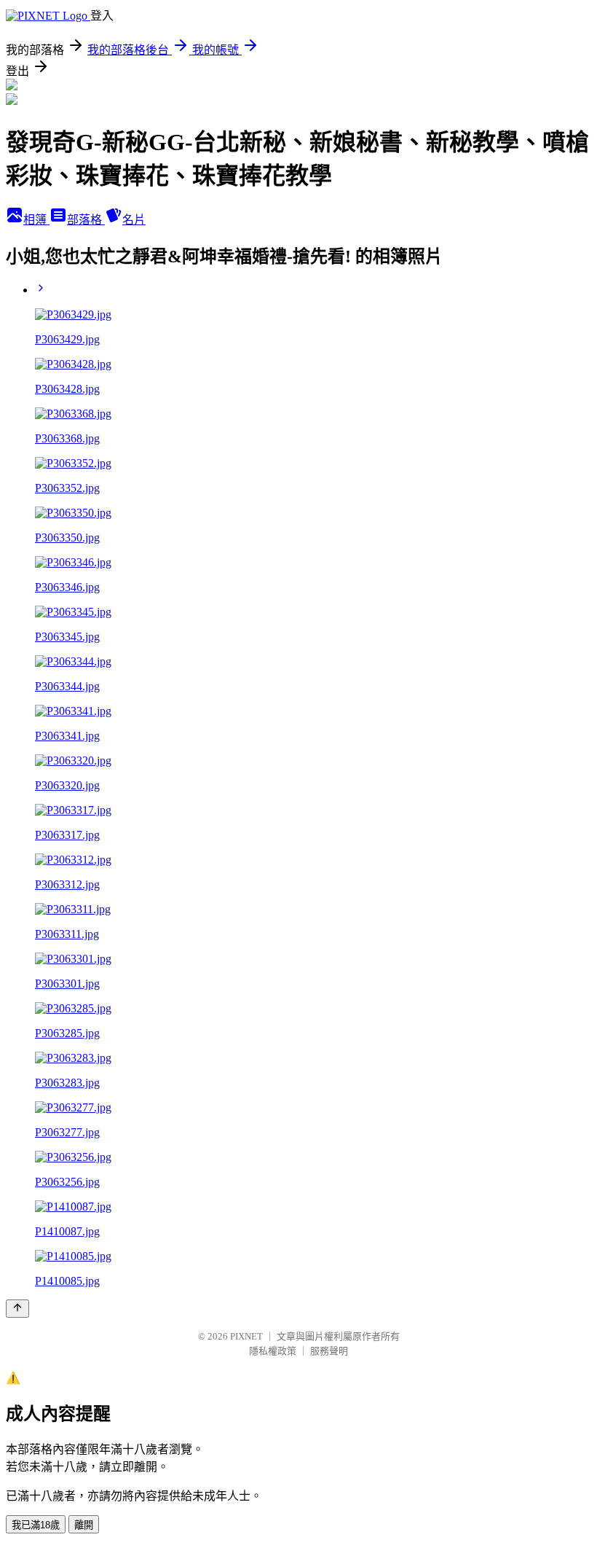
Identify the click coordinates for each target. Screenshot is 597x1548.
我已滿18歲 (36, 1525)
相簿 (36, 220)
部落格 (86, 220)
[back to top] (17, 1308)
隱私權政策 (272, 1350)
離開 (83, 1525)
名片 (134, 220)
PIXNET (246, 1336)
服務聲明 (329, 1350)
